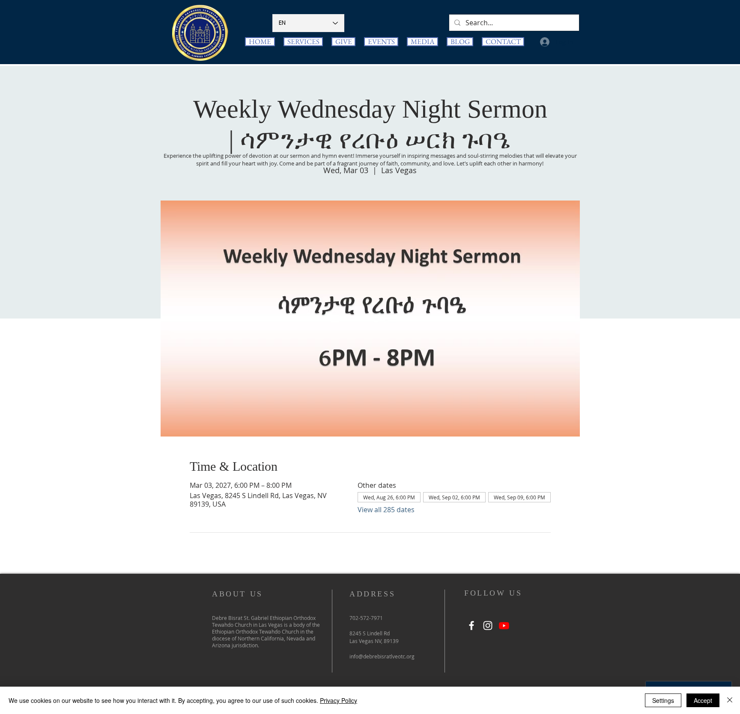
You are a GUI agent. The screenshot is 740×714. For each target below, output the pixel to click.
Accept (703, 700)
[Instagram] (488, 625)
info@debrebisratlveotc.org (382, 656)
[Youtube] (504, 625)
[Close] (730, 700)
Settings (663, 700)
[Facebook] (471, 625)
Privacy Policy (338, 700)
